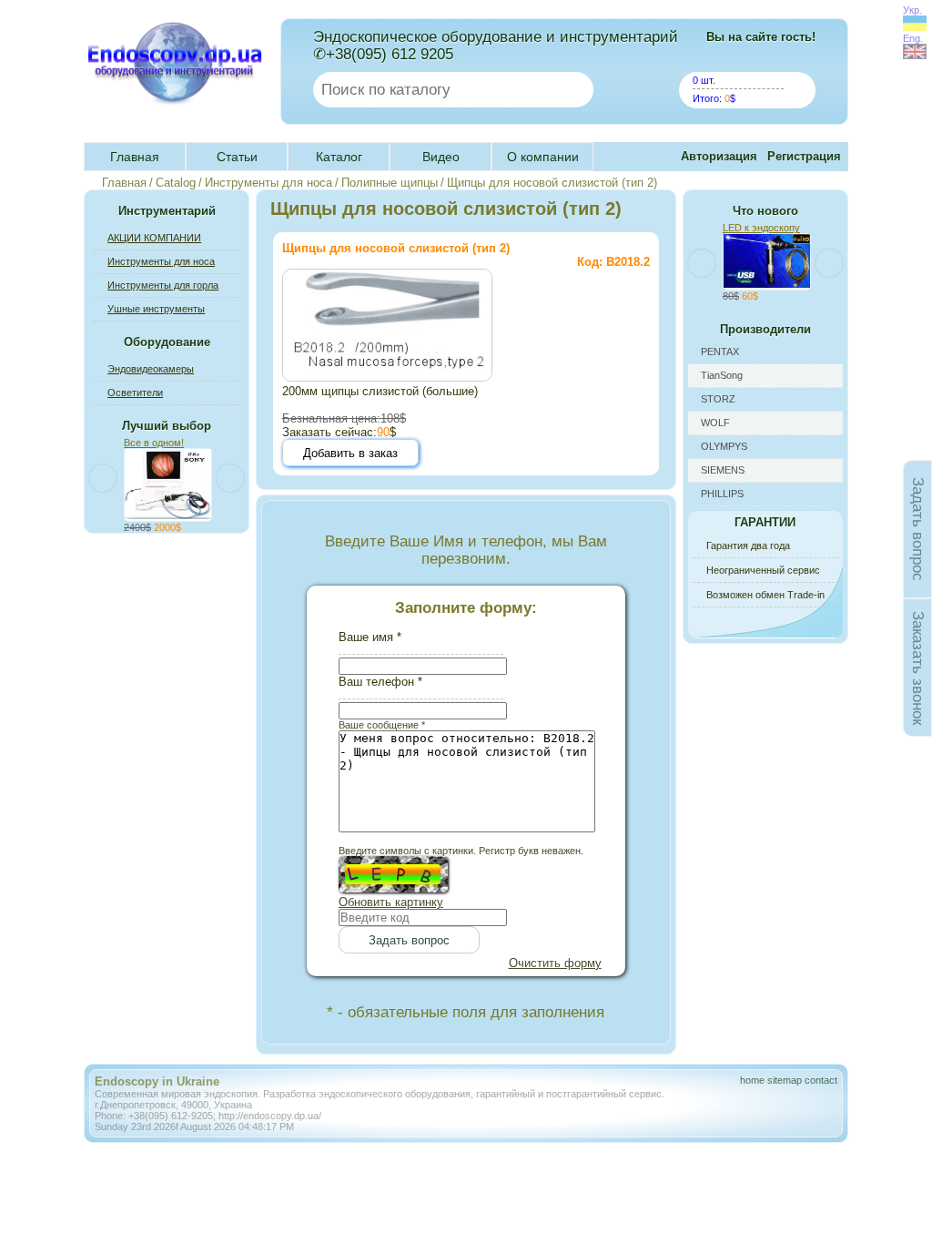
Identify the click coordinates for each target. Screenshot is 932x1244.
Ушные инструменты (156, 308)
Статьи (237, 156)
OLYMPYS (724, 446)
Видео (441, 156)
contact (821, 1080)
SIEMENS (723, 469)
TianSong (722, 375)
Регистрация (804, 156)
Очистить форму (555, 963)
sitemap (784, 1080)
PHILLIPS (722, 493)
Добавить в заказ (350, 453)
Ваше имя (370, 637)
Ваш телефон (380, 681)
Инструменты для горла (162, 285)
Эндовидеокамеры (150, 368)
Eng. (913, 38)
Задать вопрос (918, 529)
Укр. (912, 10)
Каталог (339, 156)
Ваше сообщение (382, 724)
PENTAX (720, 351)
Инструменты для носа (268, 182)
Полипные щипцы (389, 182)
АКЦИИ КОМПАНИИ (154, 237)
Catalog (176, 182)
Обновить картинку (391, 902)
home (752, 1080)
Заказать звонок (918, 667)
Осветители (135, 392)
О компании (543, 156)
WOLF (715, 422)
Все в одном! (154, 442)
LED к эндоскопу (761, 227)
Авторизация (719, 156)
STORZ (718, 398)
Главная (134, 156)
